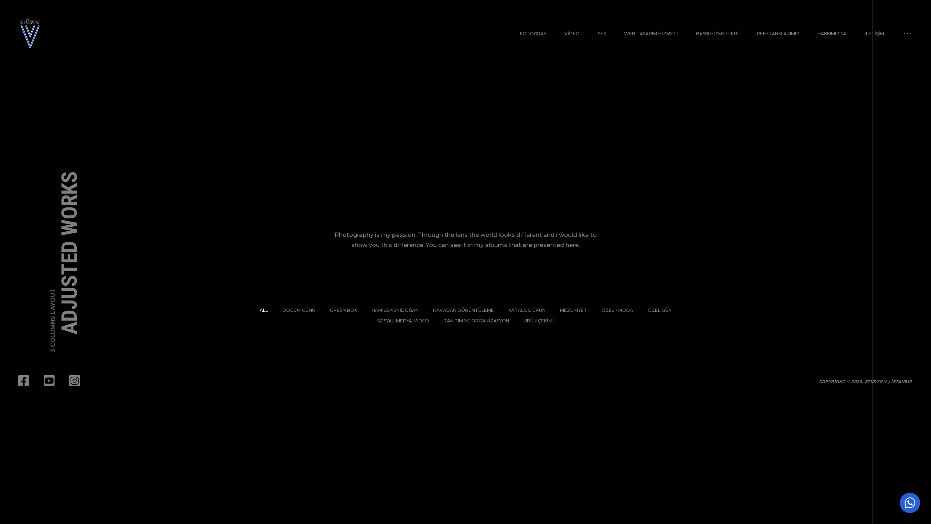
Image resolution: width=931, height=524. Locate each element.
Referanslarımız (778, 33)
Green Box (343, 310)
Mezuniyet (573, 310)
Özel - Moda (617, 310)
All (264, 310)
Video (572, 33)
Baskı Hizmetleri (717, 33)
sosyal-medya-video (403, 320)
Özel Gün (660, 310)
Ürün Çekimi (539, 320)
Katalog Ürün (527, 310)
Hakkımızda (832, 33)
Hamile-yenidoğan (395, 310)
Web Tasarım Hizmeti (651, 33)
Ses (602, 33)
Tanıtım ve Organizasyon (476, 320)
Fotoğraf (533, 33)
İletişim (874, 33)
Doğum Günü (299, 310)
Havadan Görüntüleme (463, 310)
